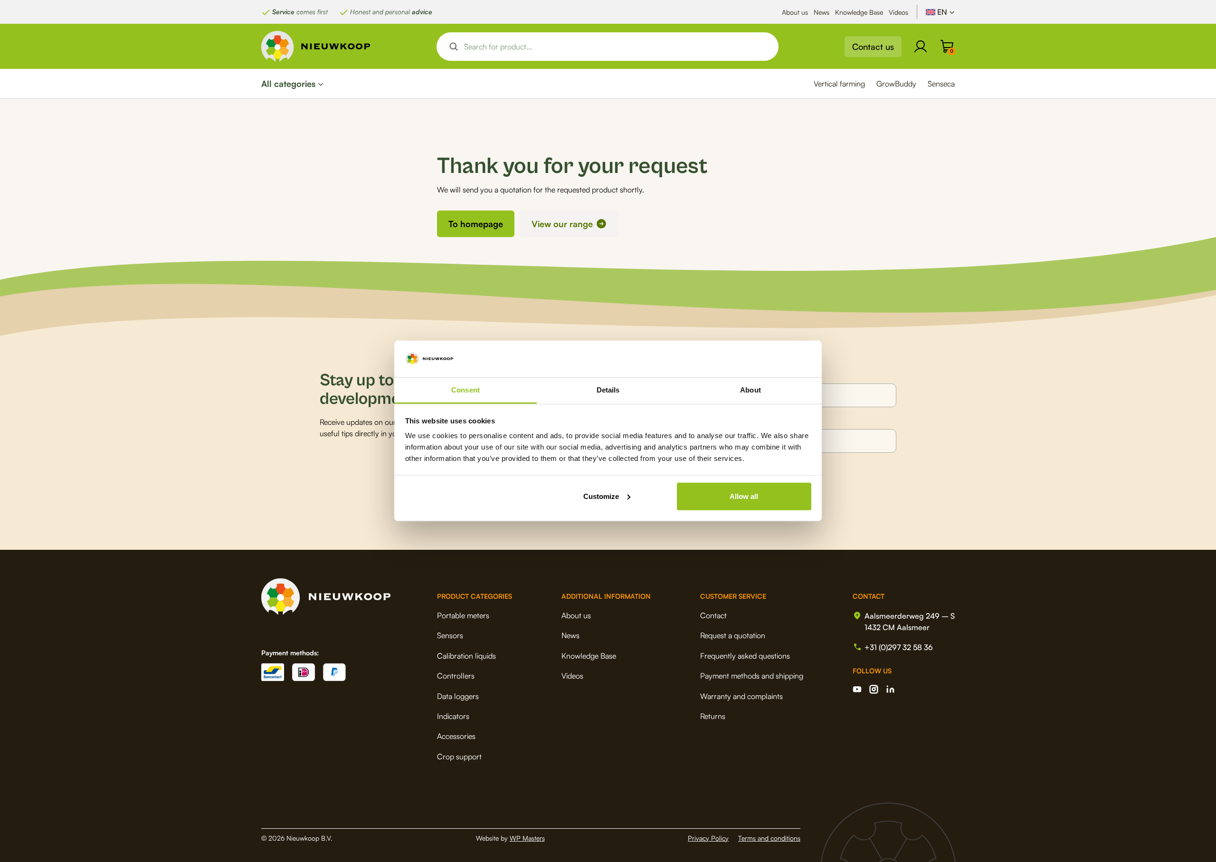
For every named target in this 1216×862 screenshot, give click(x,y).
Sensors (450, 635)
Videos (898, 12)
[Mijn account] (920, 46)
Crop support (459, 756)
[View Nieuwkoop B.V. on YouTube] (857, 689)
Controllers (456, 675)
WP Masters (527, 838)
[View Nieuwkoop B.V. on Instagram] (873, 689)
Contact (713, 615)
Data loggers (458, 696)
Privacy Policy (708, 838)
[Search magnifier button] (453, 46)
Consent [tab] (465, 390)
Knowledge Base (859, 12)
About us (795, 12)
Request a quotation (732, 635)
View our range (562, 224)
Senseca (941, 83)
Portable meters (463, 615)
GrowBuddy (896, 83)
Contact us (873, 46)
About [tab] (750, 390)
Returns (712, 716)
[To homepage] (315, 46)
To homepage (475, 224)
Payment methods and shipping (751, 675)
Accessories (456, 736)
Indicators (453, 716)
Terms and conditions (769, 838)
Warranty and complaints (741, 696)
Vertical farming (839, 83)
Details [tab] (608, 390)
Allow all (744, 496)
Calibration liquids (466, 656)
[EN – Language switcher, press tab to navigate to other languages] (940, 12)
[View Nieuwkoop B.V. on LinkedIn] (890, 689)
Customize (601, 496)
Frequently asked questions (745, 656)
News (821, 12)
